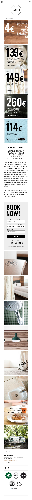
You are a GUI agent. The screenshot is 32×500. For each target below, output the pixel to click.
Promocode (10, 229)
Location (9, 219)
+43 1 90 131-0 (16, 242)
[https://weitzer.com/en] (20, 483)
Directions (7, 462)
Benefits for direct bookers (16, 247)
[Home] (16, 10)
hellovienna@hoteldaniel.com (10, 460)
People (18, 219)
